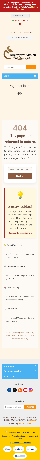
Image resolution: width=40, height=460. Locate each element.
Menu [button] (6, 76)
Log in (19, 32)
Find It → (20, 176)
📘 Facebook (20, 456)
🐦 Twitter (31, 449)
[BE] (20, 24)
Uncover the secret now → (20, 233)
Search (31, 67)
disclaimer (27, 432)
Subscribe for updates (21, 443)
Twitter (15, 390)
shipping (33, 420)
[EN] (12, 20)
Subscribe (30, 407)
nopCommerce (25, 423)
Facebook (9, 390)
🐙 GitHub (19, 449)
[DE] (18, 20)
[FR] (21, 20)
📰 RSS (7, 449)
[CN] (24, 20)
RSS (20, 390)
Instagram (31, 390)
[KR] (27, 20)
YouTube (25, 390)
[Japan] (15, 20)
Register (11, 32)
